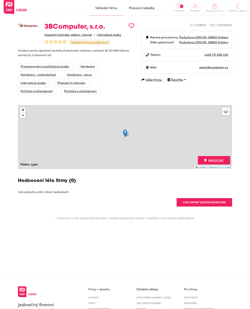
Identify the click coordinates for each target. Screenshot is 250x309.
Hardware (88, 66)
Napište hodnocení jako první (89, 42)
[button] (125, 133)
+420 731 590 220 (216, 54)
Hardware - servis (79, 74)
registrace (191, 297)
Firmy (92, 303)
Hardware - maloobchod (38, 74)
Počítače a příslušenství (36, 91)
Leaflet (201, 167)
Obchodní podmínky (149, 303)
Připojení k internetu (71, 82)
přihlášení (190, 303)
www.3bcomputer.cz (213, 67)
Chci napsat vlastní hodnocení (204, 202)
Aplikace (93, 297)
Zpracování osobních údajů (153, 297)
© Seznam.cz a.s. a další (219, 167)
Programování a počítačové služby (44, 66)
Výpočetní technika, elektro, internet (68, 35)
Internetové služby (109, 35)
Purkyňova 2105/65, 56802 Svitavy (203, 37)
